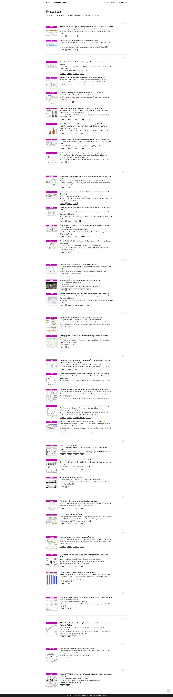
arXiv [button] (62, 36)
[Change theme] (126, 2)
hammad (56, 2)
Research (113, 2)
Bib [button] (75, 36)
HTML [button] (62, 73)
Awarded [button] (63, 84)
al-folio (100, 695)
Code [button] (69, 36)
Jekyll (95, 695)
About (106, 2)
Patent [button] (83, 119)
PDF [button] (69, 636)
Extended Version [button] (85, 276)
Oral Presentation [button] (66, 102)
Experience (120, 2)
